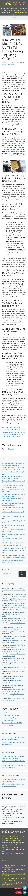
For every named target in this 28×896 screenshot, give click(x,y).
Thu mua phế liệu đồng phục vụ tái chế (14, 548)
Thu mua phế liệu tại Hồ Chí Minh (12, 723)
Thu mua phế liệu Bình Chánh (11, 715)
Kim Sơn (4, 713)
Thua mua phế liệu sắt (9, 725)
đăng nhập (11, 449)
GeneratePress (15, 893)
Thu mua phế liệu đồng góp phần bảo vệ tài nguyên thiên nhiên (13, 614)
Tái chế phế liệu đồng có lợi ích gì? (12, 543)
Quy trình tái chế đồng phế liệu (11, 545)
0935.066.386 (19, 12)
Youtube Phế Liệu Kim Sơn (16, 853)
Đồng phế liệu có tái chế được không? (13, 557)
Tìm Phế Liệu (6, 570)
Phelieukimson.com (15, 840)
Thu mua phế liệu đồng (9, 718)
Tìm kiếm (22, 574)
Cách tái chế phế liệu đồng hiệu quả (13, 555)
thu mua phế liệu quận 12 (13, 151)
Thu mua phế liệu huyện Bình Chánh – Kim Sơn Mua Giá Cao (13, 590)
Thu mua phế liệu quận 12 (12, 427)
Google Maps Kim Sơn (15, 848)
